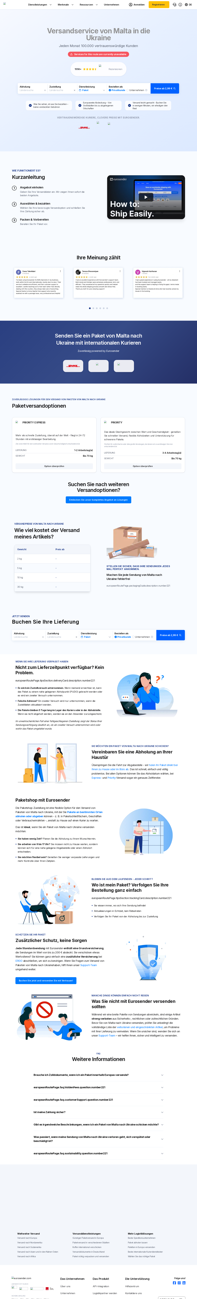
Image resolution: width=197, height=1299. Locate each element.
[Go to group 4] (100, 308)
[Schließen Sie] (45, 90)
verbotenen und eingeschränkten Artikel (140, 1027)
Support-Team (88, 965)
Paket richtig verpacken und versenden (91, 1256)
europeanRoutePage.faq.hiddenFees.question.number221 (69, 1087)
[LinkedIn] (183, 1283)
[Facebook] (173, 1283)
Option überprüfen (54, 466)
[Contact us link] (174, 5)
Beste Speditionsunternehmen (141, 1238)
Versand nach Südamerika (29, 1247)
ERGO (18, 960)
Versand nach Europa (27, 1238)
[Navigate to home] (14, 4)
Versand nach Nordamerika (29, 1242)
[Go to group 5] (104, 308)
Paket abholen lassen (138, 1242)
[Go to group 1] (90, 308)
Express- (97, 777)
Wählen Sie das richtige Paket (141, 1256)
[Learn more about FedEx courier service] (124, 366)
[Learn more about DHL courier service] (73, 366)
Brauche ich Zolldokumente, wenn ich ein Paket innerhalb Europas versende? (81, 1074)
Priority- (111, 777)
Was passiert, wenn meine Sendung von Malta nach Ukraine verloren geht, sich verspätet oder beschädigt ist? (92, 1138)
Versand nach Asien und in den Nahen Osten (37, 1252)
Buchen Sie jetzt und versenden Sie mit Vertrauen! (46, 980)
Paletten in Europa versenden (141, 1247)
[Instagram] (178, 1283)
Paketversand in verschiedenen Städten (91, 1242)
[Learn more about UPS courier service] (98, 366)
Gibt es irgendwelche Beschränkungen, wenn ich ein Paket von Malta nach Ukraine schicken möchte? (96, 1124)
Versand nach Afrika (26, 1256)
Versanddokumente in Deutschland (89, 1252)
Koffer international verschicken (87, 1247)
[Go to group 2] (93, 308)
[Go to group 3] (97, 308)
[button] (98, 88)
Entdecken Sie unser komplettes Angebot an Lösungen (98, 500)
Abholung (25, 86)
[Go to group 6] (107, 308)
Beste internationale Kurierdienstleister (145, 1252)
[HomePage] (36, 1278)
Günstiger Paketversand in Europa (88, 1238)
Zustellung (55, 86)
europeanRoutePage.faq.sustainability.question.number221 (70, 1153)
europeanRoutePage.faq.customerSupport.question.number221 (73, 1099)
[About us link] (180, 5)
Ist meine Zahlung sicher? (49, 1112)
